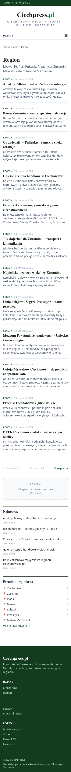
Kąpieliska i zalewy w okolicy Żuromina (32, 272)
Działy (8, 35)
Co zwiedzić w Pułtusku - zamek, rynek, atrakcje (32, 144)
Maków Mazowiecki (17, 620)
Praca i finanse (12, 713)
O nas (6, 734)
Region (8, 79)
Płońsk (9, 599)
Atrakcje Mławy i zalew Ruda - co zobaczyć (34, 84)
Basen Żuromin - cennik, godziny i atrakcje (34, 113)
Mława (9, 604)
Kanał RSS (9, 739)
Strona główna (10, 47)
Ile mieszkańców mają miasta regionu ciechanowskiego (30, 207)
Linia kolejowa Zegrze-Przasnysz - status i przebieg (33, 304)
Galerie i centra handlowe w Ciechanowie (33, 175)
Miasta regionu (12, 729)
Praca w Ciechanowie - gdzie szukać (29, 402)
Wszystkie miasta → (16, 625)
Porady (7, 708)
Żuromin (10, 593)
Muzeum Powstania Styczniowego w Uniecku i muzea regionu (35, 338)
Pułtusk (9, 609)
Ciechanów (12, 588)
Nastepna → (61, 468)
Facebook (9, 744)
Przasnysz (11, 615)
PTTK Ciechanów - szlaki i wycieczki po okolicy (32, 434)
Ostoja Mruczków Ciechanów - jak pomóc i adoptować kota (35, 371)
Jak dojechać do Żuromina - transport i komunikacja (32, 241)
